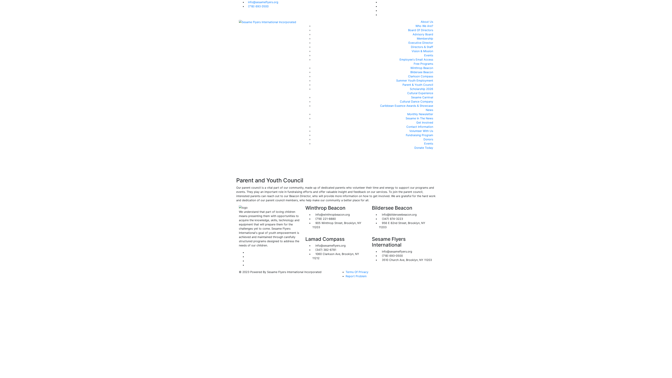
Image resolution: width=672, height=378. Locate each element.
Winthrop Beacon (421, 68)
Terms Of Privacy (357, 272)
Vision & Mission (422, 51)
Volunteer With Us (421, 131)
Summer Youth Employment (414, 80)
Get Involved (424, 122)
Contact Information (419, 126)
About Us (427, 21)
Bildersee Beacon (421, 72)
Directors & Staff (422, 47)
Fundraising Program (419, 135)
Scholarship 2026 (421, 89)
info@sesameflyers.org (263, 2)
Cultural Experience (420, 93)
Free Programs (423, 63)
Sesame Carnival (422, 97)
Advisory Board (423, 34)
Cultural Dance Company (416, 101)
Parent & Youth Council (417, 84)
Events (428, 55)
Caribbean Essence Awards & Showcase (406, 105)
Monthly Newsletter (420, 114)
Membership (425, 38)
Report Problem (356, 276)
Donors (428, 139)
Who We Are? (424, 26)
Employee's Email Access (416, 59)
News (429, 110)
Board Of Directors (420, 30)
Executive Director (420, 42)
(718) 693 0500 (258, 6)
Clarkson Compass (420, 76)
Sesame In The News (419, 118)
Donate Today (423, 147)
